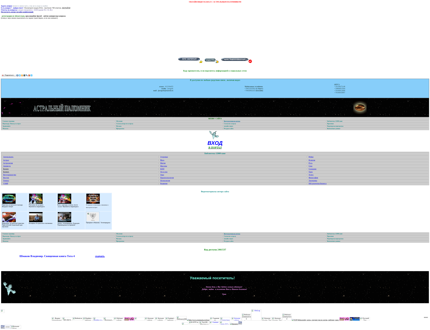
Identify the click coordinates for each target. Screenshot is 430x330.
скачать (100, 256)
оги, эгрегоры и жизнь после (68, 205)
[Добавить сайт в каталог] (240, 324)
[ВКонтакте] (17, 75)
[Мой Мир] (24, 75)
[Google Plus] (29, 75)
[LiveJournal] (27, 75)
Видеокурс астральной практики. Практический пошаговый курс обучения (13, 225)
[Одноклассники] (22, 75)
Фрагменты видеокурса (37, 206)
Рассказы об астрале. (36, 205)
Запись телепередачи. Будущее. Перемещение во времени (68, 224)
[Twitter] (20, 75)
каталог (426, 317)
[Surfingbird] (31, 75)
